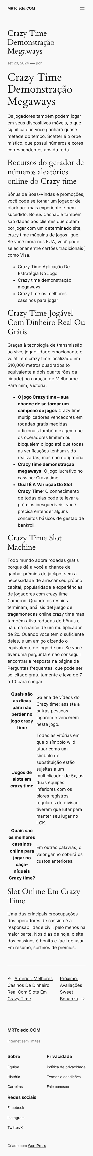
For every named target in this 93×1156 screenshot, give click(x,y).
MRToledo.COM (21, 8)
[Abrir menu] (82, 8)
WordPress (37, 1145)
